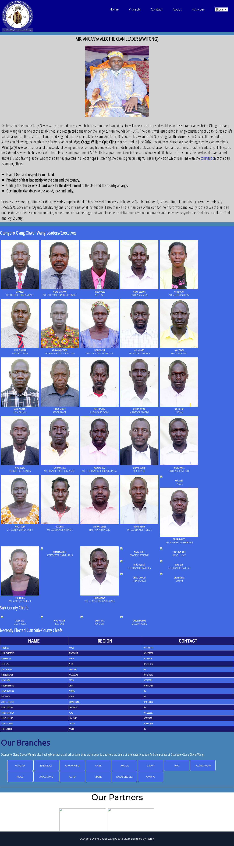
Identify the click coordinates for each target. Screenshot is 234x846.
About (177, 9)
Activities (198, 9)
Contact (157, 9)
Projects (135, 9)
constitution (208, 158)
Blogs (220, 9)
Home (114, 9)
